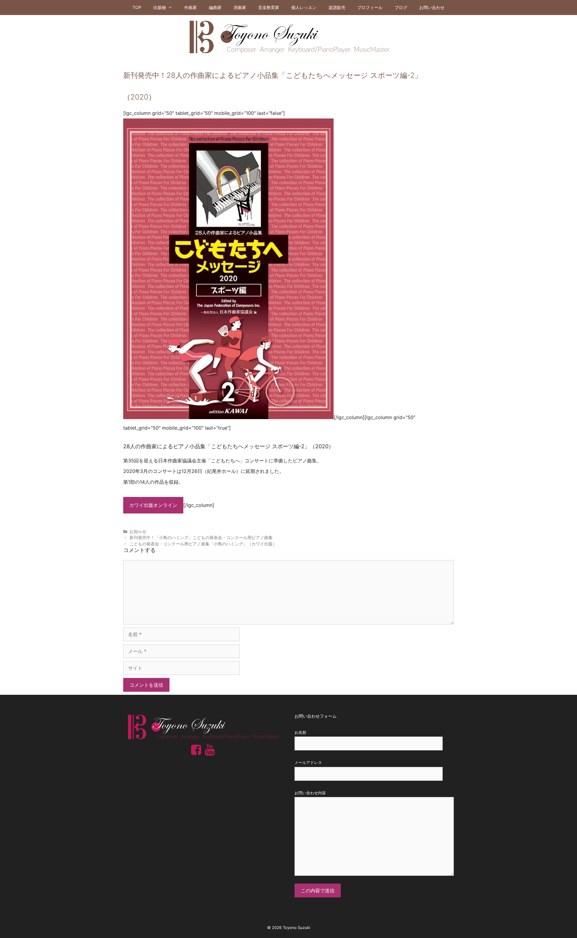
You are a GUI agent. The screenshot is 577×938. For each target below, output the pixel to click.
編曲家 (215, 7)
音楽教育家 (268, 7)
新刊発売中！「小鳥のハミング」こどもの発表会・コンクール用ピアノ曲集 (201, 537)
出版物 (159, 7)
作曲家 (190, 7)
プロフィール (370, 7)
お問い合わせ (431, 7)
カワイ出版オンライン (153, 505)
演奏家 (240, 7)
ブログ (401, 7)
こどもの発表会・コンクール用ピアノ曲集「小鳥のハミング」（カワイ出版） (203, 543)
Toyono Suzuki (296, 927)
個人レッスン (303, 7)
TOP (137, 7)
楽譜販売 (336, 7)
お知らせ (138, 531)
